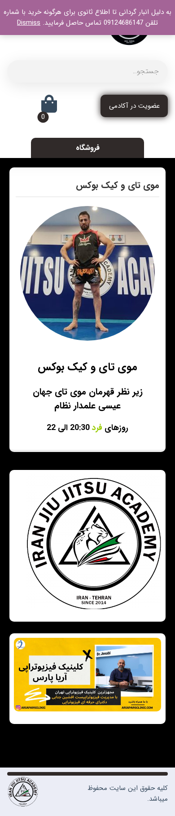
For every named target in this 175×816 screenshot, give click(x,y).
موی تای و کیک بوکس (117, 185)
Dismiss (28, 23)
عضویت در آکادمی (134, 106)
